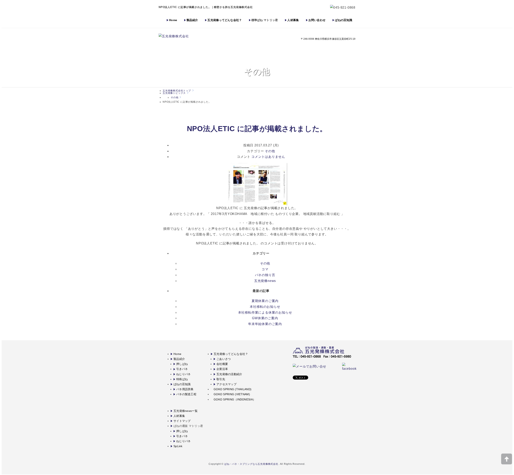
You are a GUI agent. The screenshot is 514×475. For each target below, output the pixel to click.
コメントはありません (268, 156)
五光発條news (265, 281)
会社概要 (222, 364)
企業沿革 (222, 369)
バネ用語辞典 (185, 389)
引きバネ (182, 369)
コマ (265, 269)
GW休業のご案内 (265, 318)
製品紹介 (192, 20)
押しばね (182, 364)
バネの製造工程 (186, 394)
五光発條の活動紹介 (229, 374)
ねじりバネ (183, 374)
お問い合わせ (317, 20)
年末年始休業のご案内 (265, 324)
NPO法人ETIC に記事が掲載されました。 (257, 129)
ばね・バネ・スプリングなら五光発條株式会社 (251, 464)
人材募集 (293, 20)
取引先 (220, 379)
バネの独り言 (265, 275)
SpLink (178, 446)
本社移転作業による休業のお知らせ (265, 312)
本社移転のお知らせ (265, 306)
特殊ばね (182, 379)
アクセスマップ (226, 384)
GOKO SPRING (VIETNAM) (232, 394)
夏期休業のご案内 (265, 301)
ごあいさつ (223, 359)
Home (173, 20)
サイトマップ (182, 420)
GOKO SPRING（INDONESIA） (235, 399)
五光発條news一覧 (185, 410)
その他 (174, 97)
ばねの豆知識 (343, 20)
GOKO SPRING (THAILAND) (232, 389)
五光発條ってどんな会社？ (224, 20)
